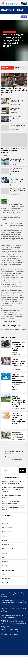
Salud (4, 574)
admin (13, 439)
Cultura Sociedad (7, 32)
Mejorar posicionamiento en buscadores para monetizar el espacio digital (18, 380)
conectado (15, 329)
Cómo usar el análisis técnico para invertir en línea (11, 496)
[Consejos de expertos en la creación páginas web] (5, 128)
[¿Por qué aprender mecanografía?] (5, 119)
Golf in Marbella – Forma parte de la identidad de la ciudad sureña (18, 401)
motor (17, 68)
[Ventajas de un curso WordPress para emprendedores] (5, 171)
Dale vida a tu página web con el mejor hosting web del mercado (17, 190)
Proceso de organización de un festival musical (13, 508)
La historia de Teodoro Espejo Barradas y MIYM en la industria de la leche (13, 482)
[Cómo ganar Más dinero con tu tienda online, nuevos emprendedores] (5, 161)
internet (5, 68)
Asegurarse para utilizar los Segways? (17, 435)
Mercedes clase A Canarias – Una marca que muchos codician (18, 346)
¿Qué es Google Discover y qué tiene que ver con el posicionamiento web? (17, 100)
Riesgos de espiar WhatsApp (15, 108)
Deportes (4, 536)
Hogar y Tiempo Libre (8, 545)
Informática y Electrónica (9, 549)
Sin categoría (6, 579)
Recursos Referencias (8, 570)
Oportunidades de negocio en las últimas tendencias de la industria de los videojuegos (13, 489)
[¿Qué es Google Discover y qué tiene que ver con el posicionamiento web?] (5, 101)
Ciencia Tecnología (7, 527)
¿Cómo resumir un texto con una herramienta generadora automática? (14, 90)
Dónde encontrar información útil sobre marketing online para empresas (16, 180)
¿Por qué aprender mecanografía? (15, 117)
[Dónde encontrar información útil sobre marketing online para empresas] (5, 180)
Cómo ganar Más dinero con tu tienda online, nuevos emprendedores (17, 160)
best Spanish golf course (9, 321)
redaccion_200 (15, 368)
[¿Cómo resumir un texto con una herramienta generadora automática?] (14, 80)
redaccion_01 (6, 49)
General (13, 32)
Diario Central (12, 10)
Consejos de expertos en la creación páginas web (17, 126)
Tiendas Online (6, 583)
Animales (5, 523)
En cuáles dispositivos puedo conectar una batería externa (13, 150)
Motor (4, 557)
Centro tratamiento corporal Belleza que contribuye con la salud (18, 418)
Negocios (5, 562)
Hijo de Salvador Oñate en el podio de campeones (18, 362)
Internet (4, 553)
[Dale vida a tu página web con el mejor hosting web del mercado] (5, 191)
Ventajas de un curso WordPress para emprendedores (16, 170)
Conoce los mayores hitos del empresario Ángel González (10, 502)
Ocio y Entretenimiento (8, 566)
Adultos (4, 519)
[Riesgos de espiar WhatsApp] (5, 110)
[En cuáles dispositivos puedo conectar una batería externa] (14, 140)
